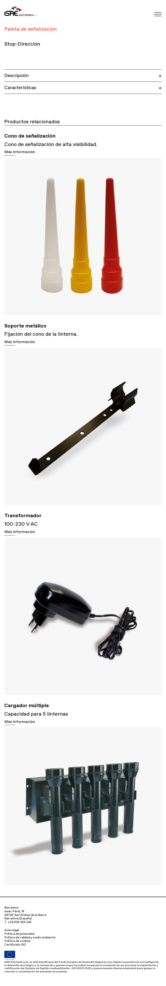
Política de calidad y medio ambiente (30, 937)
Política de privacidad (19, 933)
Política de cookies (17, 941)
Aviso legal (11, 930)
